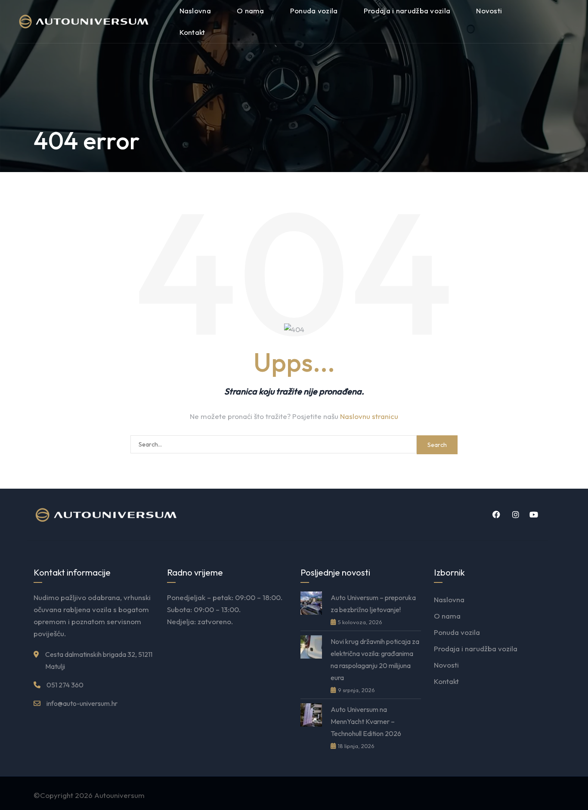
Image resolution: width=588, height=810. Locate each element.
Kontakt (192, 32)
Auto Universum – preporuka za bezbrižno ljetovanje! (373, 603)
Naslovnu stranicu (369, 416)
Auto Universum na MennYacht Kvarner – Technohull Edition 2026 (366, 721)
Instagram (513, 514)
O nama (250, 10)
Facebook (495, 514)
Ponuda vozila (314, 10)
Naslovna (195, 10)
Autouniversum (119, 795)
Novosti (489, 10)
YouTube (532, 514)
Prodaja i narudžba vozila (407, 10)
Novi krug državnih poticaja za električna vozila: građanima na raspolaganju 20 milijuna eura (375, 659)
